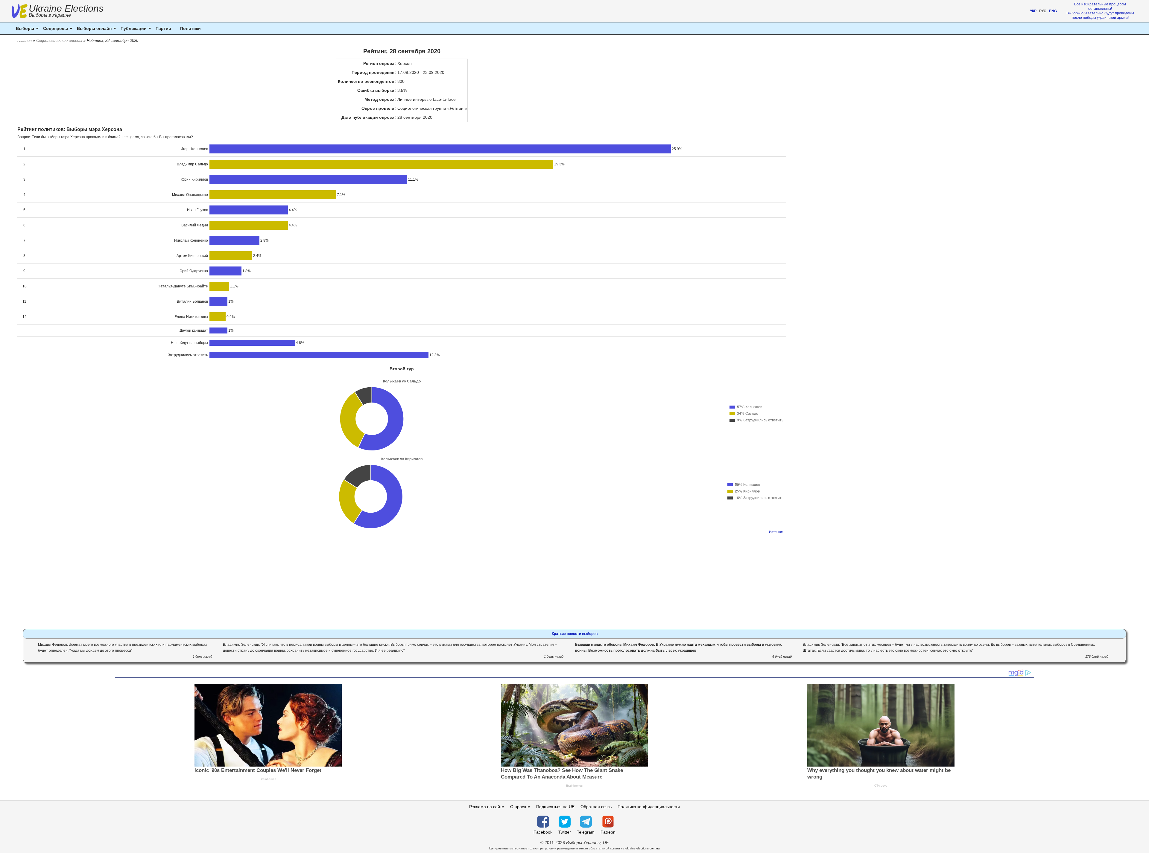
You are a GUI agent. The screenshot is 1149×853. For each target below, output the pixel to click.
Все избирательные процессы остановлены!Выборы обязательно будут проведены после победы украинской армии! (1100, 11)
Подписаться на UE (555, 806)
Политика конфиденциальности (649, 806)
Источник (776, 532)
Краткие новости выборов (575, 634)
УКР (1033, 11)
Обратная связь (596, 806)
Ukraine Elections (66, 11)
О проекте (520, 806)
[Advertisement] (401, 580)
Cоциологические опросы (59, 40)
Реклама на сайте (486, 806)
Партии (163, 28)
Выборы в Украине (50, 15)
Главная (24, 40)
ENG (1053, 11)
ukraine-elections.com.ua (642, 848)
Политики (190, 28)
